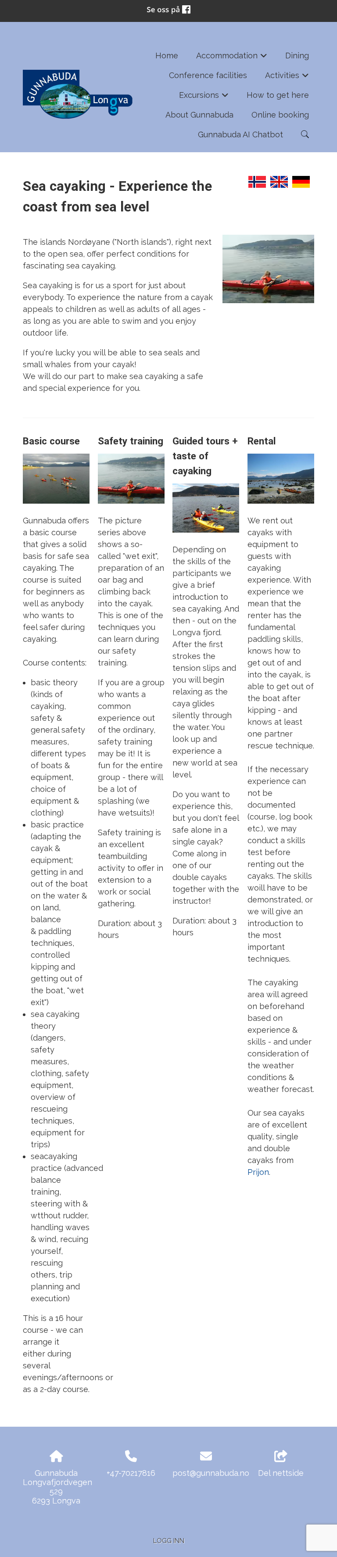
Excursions (204, 97)
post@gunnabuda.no (210, 1473)
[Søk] (305, 134)
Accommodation (232, 58)
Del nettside (281, 1473)
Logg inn (168, 1540)
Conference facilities (208, 75)
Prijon (258, 1172)
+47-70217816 (131, 1473)
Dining (297, 55)
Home (166, 55)
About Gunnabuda (199, 114)
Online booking (280, 114)
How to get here (278, 95)
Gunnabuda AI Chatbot (240, 134)
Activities (287, 78)
